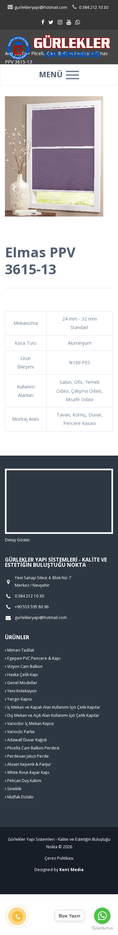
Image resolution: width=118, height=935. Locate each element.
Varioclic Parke (20, 731)
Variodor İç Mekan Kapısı (30, 723)
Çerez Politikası (59, 858)
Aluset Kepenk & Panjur (28, 764)
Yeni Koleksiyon (21, 691)
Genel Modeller (21, 683)
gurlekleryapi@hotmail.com (40, 7)
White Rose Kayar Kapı (27, 772)
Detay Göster (17, 540)
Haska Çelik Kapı (22, 674)
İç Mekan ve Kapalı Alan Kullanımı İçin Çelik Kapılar (53, 707)
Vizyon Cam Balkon (24, 666)
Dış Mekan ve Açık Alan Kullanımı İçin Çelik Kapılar (52, 715)
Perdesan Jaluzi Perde (27, 756)
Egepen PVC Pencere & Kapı (33, 658)
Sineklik (13, 789)
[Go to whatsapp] (102, 916)
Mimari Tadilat (20, 650)
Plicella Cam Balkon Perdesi (32, 748)
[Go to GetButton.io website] (102, 928)
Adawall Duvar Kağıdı (26, 740)
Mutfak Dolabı (19, 797)
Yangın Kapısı (19, 699)
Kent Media (71, 869)
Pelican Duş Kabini (23, 780)
